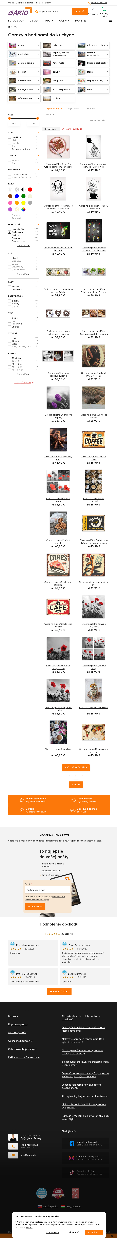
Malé (25, 337)
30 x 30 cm (25, 358)
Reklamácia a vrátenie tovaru (24, 1057)
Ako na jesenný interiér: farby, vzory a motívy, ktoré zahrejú (82, 1052)
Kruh (24, 320)
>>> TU (29, 1227)
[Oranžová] (18, 204)
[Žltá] (24, 204)
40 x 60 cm (25, 366)
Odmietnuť (73, 1232)
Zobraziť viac (59, 991)
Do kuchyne (25, 232)
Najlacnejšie (73, 108)
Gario (25, 163)
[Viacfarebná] (24, 210)
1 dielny (25, 300)
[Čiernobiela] (24, 190)
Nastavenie (52, 1232)
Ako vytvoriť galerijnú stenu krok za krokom (85, 1096)
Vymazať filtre (22, 382)
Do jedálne (25, 235)
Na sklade (24, 137)
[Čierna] (18, 190)
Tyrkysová (24, 218)
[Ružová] (11, 204)
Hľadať (80, 11)
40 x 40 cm (25, 363)
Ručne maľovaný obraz (24, 177)
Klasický (25, 257)
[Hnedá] (11, 197)
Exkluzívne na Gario (24, 149)
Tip (24, 146)
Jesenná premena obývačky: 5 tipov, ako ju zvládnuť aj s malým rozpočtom (85, 1075)
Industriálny (24, 266)
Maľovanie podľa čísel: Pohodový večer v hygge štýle (84, 1106)
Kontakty (46, 3)
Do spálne (25, 238)
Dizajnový (24, 260)
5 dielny (24, 306)
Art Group (24, 160)
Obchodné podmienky (20, 1040)
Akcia (24, 140)
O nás (11, 3)
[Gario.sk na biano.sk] (75, 1194)
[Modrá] (18, 197)
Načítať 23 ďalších (76, 767)
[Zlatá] (18, 210)
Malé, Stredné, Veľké (24, 346)
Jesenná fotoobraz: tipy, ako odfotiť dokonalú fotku (81, 1086)
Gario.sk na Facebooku (89, 1143)
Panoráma (24, 323)
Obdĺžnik (25, 317)
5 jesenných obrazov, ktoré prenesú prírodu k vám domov (85, 1063)
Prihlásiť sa (35, 906)
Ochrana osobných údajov (22, 1049)
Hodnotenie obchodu (59, 924)
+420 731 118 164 (29, 1145)
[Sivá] (31, 204)
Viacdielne (24, 289)
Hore (77, 784)
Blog (38, 3)
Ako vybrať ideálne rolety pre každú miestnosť (81, 1018)
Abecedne (49, 114)
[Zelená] (24, 197)
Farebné (24, 215)
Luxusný (24, 263)
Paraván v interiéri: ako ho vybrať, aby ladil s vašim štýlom (86, 1117)
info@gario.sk (28, 1155)
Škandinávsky (24, 269)
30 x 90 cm (24, 360)
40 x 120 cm (24, 369)
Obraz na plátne (25, 174)
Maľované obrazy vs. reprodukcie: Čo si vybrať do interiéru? (83, 1041)
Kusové (25, 286)
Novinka (24, 143)
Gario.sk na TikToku (89, 1172)
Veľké (25, 343)
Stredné (25, 340)
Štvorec (25, 326)
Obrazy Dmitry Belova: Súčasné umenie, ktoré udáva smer (83, 1029)
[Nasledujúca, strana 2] (76, 776)
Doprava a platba (24, 3)
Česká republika (50, 1206)
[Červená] (31, 190)
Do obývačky (25, 229)
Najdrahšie (90, 108)
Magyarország (74, 1206)
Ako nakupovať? (17, 1032)
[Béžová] (31, 197)
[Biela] (11, 190)
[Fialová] (11, 210)
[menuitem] (16, 20)
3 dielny (24, 303)
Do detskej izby (25, 241)
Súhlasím (95, 1232)
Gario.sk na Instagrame (89, 1158)
